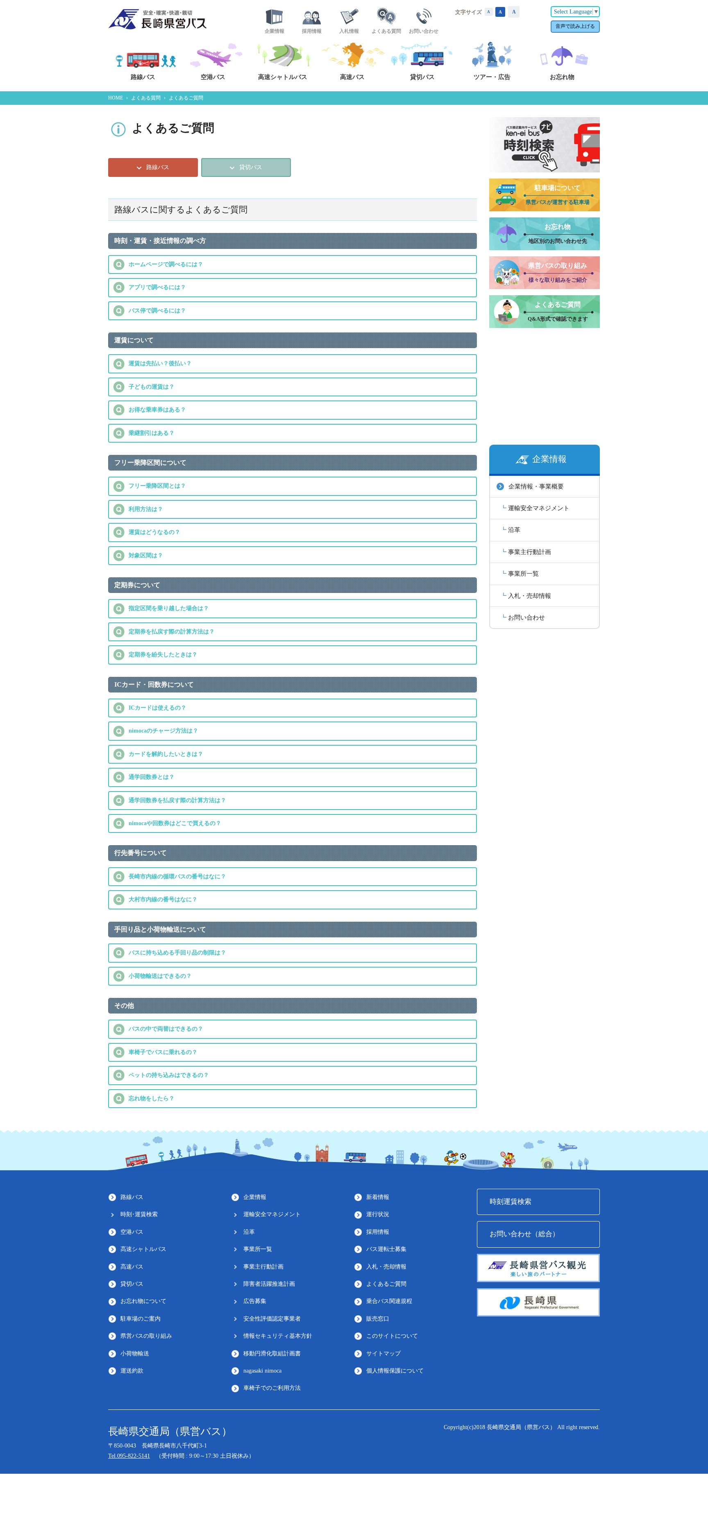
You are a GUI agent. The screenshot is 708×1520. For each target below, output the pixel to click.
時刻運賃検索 (510, 1202)
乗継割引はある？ (152, 433)
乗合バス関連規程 (389, 1301)
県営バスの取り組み (146, 1336)
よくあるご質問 (386, 1284)
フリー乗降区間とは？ (157, 486)
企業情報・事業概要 (536, 486)
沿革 (514, 529)
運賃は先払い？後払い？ (160, 363)
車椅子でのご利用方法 (272, 1388)
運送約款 (131, 1371)
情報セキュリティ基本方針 (277, 1336)
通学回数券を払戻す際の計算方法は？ (177, 800)
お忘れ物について (143, 1301)
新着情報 (377, 1197)
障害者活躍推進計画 (269, 1284)
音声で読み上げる (575, 26)
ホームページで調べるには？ (166, 264)
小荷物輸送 (134, 1353)
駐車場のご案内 (140, 1319)
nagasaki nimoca (262, 1371)
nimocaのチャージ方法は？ (163, 731)
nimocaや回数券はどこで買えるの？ (175, 823)
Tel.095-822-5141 (129, 1456)
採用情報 (377, 1232)
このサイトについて (392, 1336)
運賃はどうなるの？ (154, 532)
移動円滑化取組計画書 (272, 1353)
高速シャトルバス (143, 1249)
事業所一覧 (523, 573)
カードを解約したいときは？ (166, 754)
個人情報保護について (395, 1371)
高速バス (131, 1267)
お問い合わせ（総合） (524, 1234)
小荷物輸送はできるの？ (160, 976)
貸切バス (131, 1284)
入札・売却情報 (529, 595)
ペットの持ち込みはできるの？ (169, 1075)
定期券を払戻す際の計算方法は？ (172, 632)
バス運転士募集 (386, 1249)
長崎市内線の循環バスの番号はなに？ (177, 876)
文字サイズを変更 (489, 12)
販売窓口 (377, 1319)
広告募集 (254, 1301)
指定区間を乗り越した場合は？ (169, 608)
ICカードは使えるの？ (157, 708)
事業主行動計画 (529, 551)
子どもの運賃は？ (152, 387)
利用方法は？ (146, 509)
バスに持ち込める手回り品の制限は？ (177, 953)
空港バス (131, 1232)
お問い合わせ (526, 617)
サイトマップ (383, 1353)
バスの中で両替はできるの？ (166, 1029)
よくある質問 (146, 98)
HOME (115, 98)
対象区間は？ (146, 555)
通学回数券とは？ (152, 777)
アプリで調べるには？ (157, 287)
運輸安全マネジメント (539, 507)
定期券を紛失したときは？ (163, 654)
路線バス (131, 1197)
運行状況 (377, 1214)
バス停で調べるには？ (157, 311)
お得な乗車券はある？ (157, 410)
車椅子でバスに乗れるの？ (163, 1052)
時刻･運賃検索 (139, 1214)
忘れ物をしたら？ (152, 1098)
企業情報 (254, 1197)
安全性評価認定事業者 (272, 1319)
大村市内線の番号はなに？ (163, 899)
